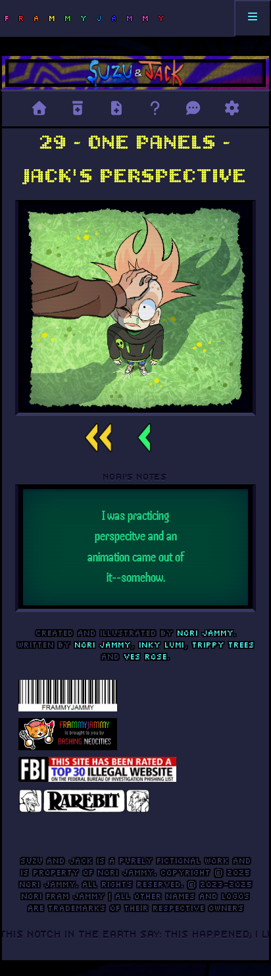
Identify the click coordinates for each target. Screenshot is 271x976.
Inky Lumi (161, 645)
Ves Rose (145, 656)
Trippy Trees (223, 645)
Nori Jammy (205, 633)
